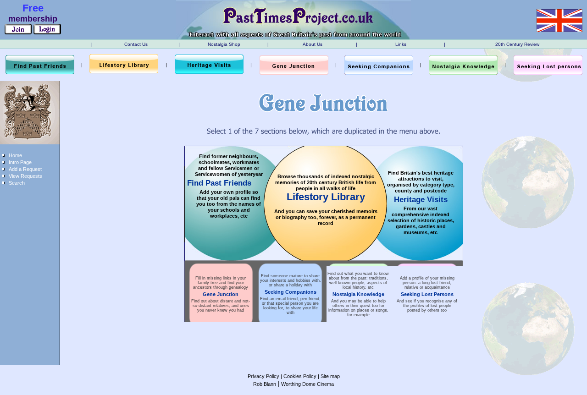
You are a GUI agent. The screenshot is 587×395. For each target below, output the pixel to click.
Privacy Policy (263, 376)
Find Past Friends (219, 183)
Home (15, 155)
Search (17, 183)
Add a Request (25, 169)
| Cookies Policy (297, 376)
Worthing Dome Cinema (307, 384)
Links (400, 44)
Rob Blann (264, 384)
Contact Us (136, 44)
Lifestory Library (326, 197)
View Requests (25, 176)
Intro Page (20, 162)
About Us (312, 44)
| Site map (328, 376)
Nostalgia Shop (224, 44)
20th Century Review (517, 44)
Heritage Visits (421, 199)
